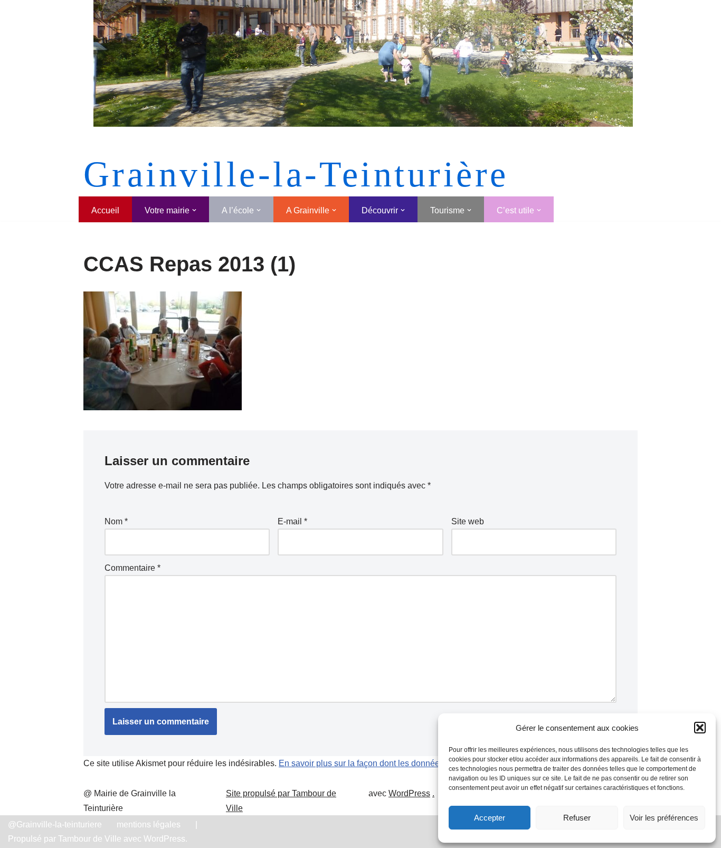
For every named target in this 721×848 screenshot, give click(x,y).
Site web (467, 521)
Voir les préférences (664, 817)
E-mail (292, 521)
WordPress (409, 793)
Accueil (105, 210)
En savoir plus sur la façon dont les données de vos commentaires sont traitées (426, 763)
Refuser (577, 817)
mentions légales (149, 824)
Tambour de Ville (89, 838)
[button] (700, 727)
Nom (116, 521)
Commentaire (132, 567)
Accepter (489, 817)
